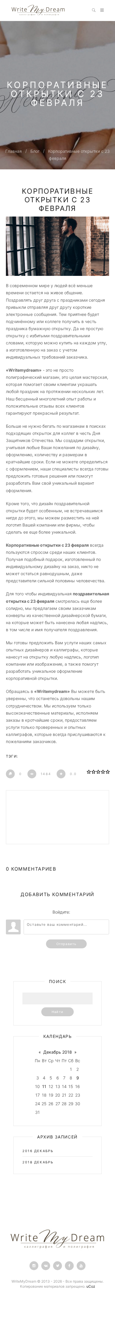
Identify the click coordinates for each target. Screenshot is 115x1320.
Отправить (66, 944)
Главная (13, 151)
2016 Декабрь (37, 1151)
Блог (35, 151)
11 (44, 1086)
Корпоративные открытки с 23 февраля (57, 200)
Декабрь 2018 (57, 1052)
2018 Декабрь (37, 1162)
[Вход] (75, 912)
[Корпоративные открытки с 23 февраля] (57, 246)
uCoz (90, 1286)
